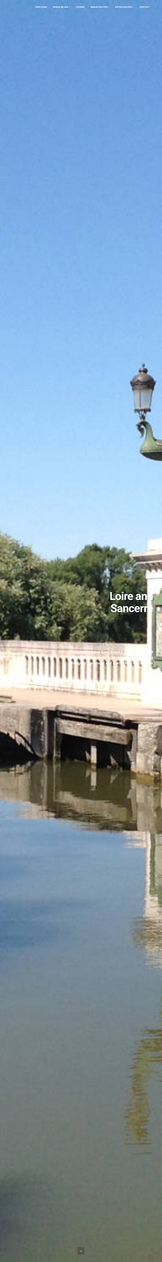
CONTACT (144, 7)
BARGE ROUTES (99, 7)
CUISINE (80, 7)
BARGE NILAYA (60, 7)
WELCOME (41, 7)
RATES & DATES (123, 7)
